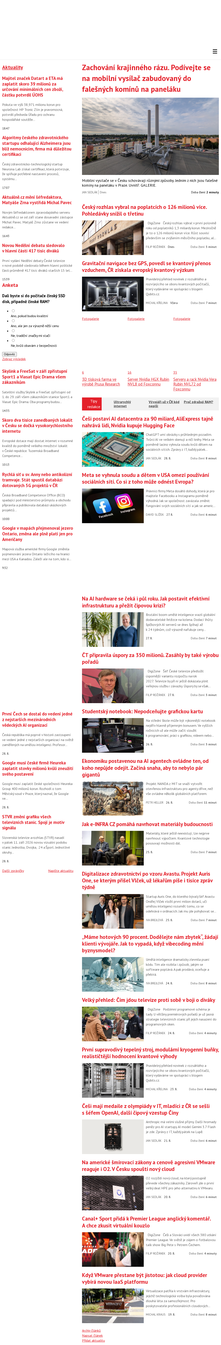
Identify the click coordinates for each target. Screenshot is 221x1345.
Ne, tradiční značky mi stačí (30, 335)
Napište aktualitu (60, 871)
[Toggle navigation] (215, 51)
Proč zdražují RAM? (198, 402)
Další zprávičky (13, 871)
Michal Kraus (156, 1314)
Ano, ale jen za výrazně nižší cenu (35, 326)
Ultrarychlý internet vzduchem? (122, 406)
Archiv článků (91, 1330)
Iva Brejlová (154, 920)
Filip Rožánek (155, 247)
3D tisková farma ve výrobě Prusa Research (101, 382)
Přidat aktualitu (93, 1340)
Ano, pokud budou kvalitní (29, 316)
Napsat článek (92, 1335)
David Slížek (155, 515)
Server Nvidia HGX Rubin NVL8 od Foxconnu (148, 382)
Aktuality (12, 67)
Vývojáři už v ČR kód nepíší (164, 404)
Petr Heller (154, 802)
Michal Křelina (157, 303)
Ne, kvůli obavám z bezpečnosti (34, 345)
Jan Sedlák (90, 192)
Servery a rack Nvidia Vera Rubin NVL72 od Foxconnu (194, 384)
